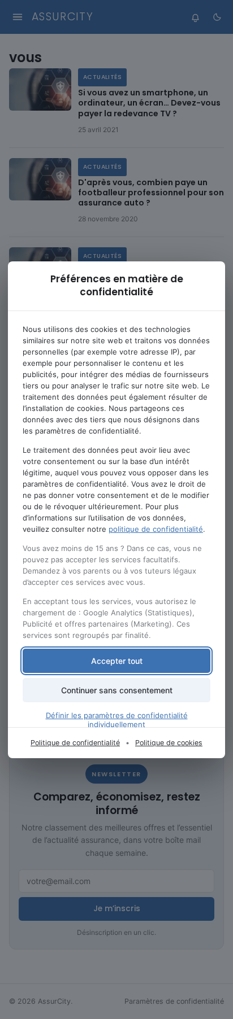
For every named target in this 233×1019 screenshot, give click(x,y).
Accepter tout (117, 661)
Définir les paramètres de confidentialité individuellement (117, 720)
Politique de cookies (168, 742)
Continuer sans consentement (116, 690)
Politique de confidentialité (75, 742)
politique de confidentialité (156, 528)
